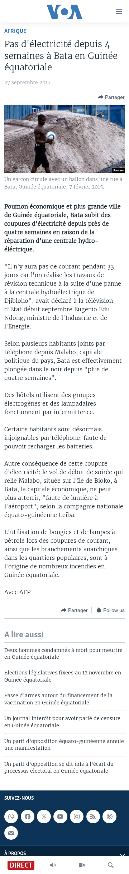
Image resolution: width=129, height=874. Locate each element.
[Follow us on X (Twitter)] (44, 816)
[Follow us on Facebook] (27, 816)
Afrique (15, 31)
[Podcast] (109, 816)
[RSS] (93, 816)
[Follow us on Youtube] (60, 816)
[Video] (81, 865)
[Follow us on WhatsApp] (11, 816)
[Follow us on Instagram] (76, 816)
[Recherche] (110, 865)
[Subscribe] (11, 832)
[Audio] (52, 865)
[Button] (111, 97)
